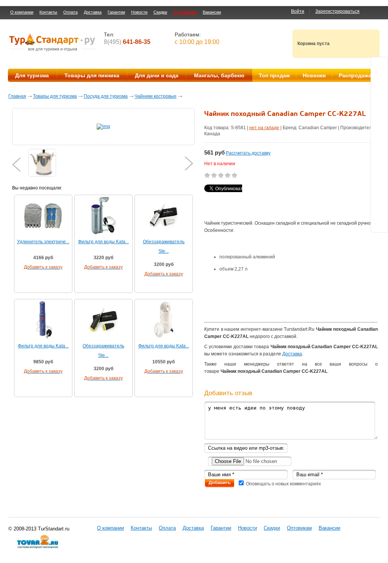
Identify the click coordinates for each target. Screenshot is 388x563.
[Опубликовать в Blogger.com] (379, 181)
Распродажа (355, 75)
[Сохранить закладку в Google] (379, 166)
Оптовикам (185, 12)
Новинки (314, 75)
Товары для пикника (91, 75)
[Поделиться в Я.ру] (379, 137)
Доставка (93, 12)
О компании (21, 12)
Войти (297, 11)
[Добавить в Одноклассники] (379, 109)
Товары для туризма (55, 96)
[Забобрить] (379, 152)
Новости (139, 12)
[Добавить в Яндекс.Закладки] (379, 224)
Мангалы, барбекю (219, 75)
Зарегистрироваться (337, 11)
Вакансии (212, 12)
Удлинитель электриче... (43, 241)
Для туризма (32, 75)
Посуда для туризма (106, 96)
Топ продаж (274, 75)
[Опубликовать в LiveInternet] (379, 195)
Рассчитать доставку (248, 153)
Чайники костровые (156, 96)
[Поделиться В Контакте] (379, 80)
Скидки (160, 12)
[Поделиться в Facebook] (379, 123)
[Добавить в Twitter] (379, 65)
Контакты (48, 12)
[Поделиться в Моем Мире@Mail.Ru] (379, 94)
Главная (17, 96)
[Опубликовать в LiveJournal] (379, 209)
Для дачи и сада (156, 75)
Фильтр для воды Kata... (103, 241)
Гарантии (116, 12)
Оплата (70, 12)
